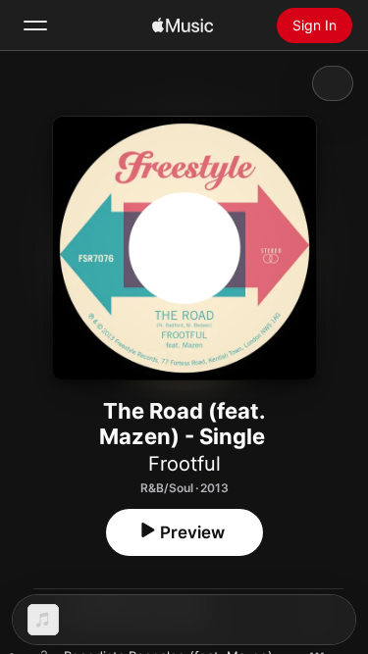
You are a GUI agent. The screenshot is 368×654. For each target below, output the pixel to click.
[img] (182, 25)
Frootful (184, 464)
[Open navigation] (35, 25)
